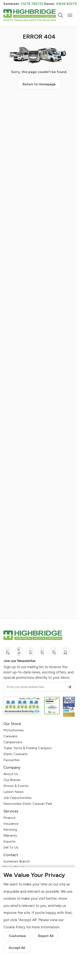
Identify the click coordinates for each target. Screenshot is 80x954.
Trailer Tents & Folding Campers (27, 748)
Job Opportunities (17, 798)
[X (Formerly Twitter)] (19, 651)
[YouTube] (42, 651)
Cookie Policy (14, 927)
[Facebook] (7, 651)
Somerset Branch (16, 861)
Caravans (10, 736)
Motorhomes (13, 730)
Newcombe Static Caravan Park (27, 804)
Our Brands (11, 780)
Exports (9, 841)
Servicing (10, 830)
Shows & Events (16, 786)
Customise (17, 936)
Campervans (12, 742)
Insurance (11, 824)
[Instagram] (30, 651)
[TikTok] (53, 651)
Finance (9, 818)
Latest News (13, 792)
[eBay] (65, 651)
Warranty (10, 835)
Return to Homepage (39, 84)
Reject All (46, 936)
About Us (10, 774)
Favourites (11, 760)
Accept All (17, 948)
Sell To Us (10, 847)
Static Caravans (15, 754)
